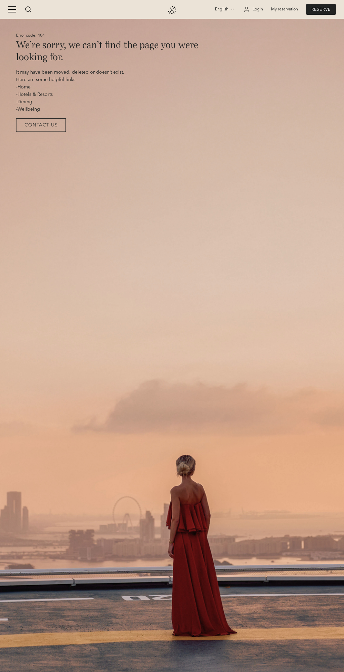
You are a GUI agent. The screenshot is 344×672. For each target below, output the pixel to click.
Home (24, 87)
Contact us (41, 125)
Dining (24, 102)
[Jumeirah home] (172, 9)
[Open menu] (12, 9)
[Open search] (28, 9)
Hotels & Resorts (35, 94)
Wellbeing (28, 109)
